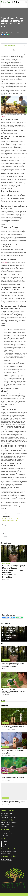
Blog (4, 538)
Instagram (4, 841)
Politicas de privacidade (7, 860)
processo (4, 262)
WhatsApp (20, 617)
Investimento (5, 723)
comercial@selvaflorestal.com (8, 831)
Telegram (4, 846)
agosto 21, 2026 (6, 579)
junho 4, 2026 (11, 780)
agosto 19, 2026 (6, 694)
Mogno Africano (6, 563)
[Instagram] (12, 2)
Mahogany (5, 536)
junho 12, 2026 (12, 755)
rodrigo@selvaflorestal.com (7, 833)
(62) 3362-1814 (4, 835)
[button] (26, 2)
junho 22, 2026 (12, 729)
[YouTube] (18, 2)
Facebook (6, 617)
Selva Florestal (5, 729)
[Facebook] (14, 2)
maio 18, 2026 (12, 804)
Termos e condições (6, 859)
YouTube (4, 844)
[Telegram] (16, 2)
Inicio (4, 528)
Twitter (13, 617)
